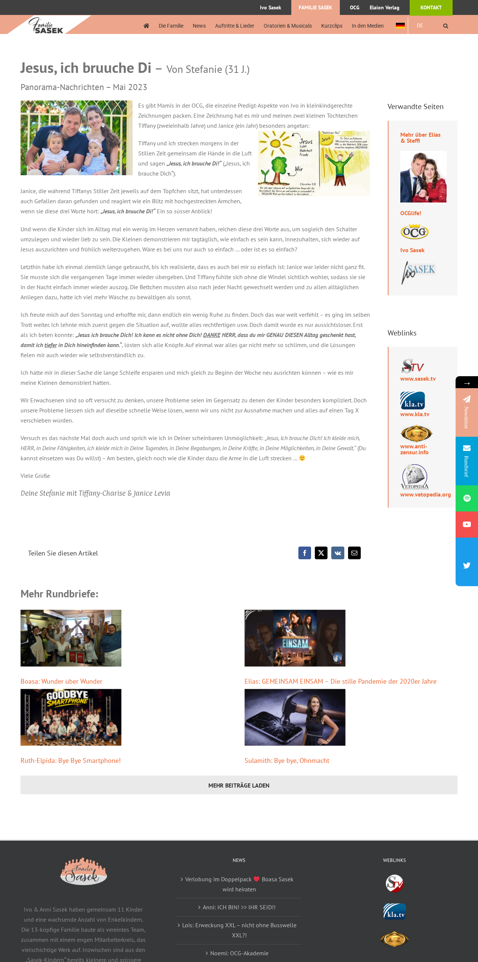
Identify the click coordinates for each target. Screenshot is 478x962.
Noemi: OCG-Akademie (239, 953)
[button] (445, 25)
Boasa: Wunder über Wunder (61, 681)
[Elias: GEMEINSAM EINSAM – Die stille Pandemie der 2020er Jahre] (295, 638)
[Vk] (337, 553)
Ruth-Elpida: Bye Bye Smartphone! (71, 760)
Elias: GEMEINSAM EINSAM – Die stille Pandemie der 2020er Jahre (341, 681)
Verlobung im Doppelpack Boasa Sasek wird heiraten (239, 884)
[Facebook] (305, 553)
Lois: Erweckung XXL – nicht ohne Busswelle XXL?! (239, 930)
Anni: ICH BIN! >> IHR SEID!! (239, 907)
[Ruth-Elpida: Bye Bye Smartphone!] (71, 717)
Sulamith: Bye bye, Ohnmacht (287, 760)
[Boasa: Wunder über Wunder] (71, 638)
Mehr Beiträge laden (239, 785)
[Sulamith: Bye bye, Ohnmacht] (295, 717)
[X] (321, 553)
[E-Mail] (354, 553)
